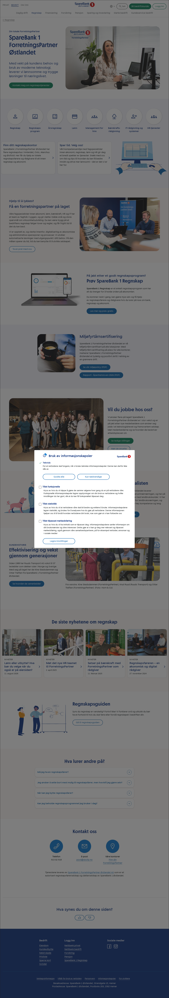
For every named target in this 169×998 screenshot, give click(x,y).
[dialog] (84, 499)
